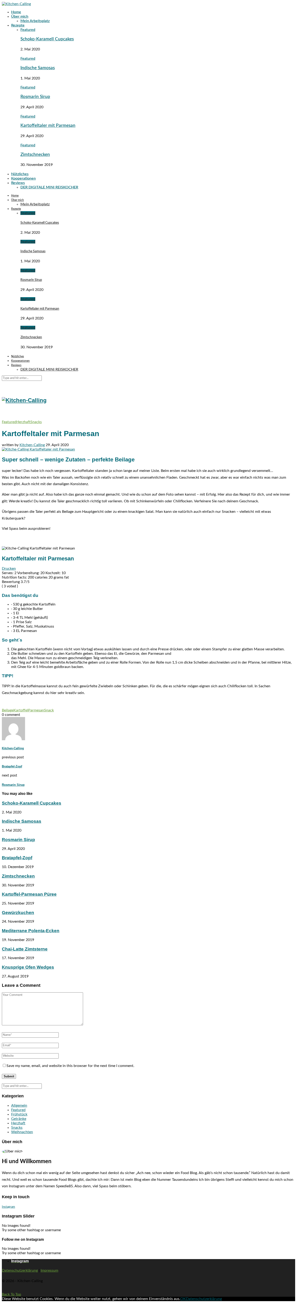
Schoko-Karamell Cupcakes (47, 39)
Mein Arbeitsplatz (35, 21)
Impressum (49, 1270)
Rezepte (18, 25)
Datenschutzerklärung (20, 1270)
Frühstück (19, 1114)
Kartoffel (20, 710)
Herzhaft (23, 422)
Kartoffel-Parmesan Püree (29, 894)
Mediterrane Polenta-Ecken (30, 930)
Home (16, 12)
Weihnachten (22, 1132)
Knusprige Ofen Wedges (28, 967)
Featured (27, 30)
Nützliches (20, 174)
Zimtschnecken (35, 154)
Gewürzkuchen (18, 912)
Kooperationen (23, 178)
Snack (49, 710)
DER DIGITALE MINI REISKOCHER (49, 187)
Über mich (19, 16)
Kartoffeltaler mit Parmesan (47, 125)
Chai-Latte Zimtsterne (25, 949)
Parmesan (36, 710)
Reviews (18, 183)
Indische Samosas (37, 68)
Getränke (18, 1119)
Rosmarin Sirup (35, 97)
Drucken (9, 568)
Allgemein (19, 1105)
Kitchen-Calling (32, 445)
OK (183, 1299)
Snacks (36, 422)
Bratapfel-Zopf (17, 857)
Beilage (7, 710)
